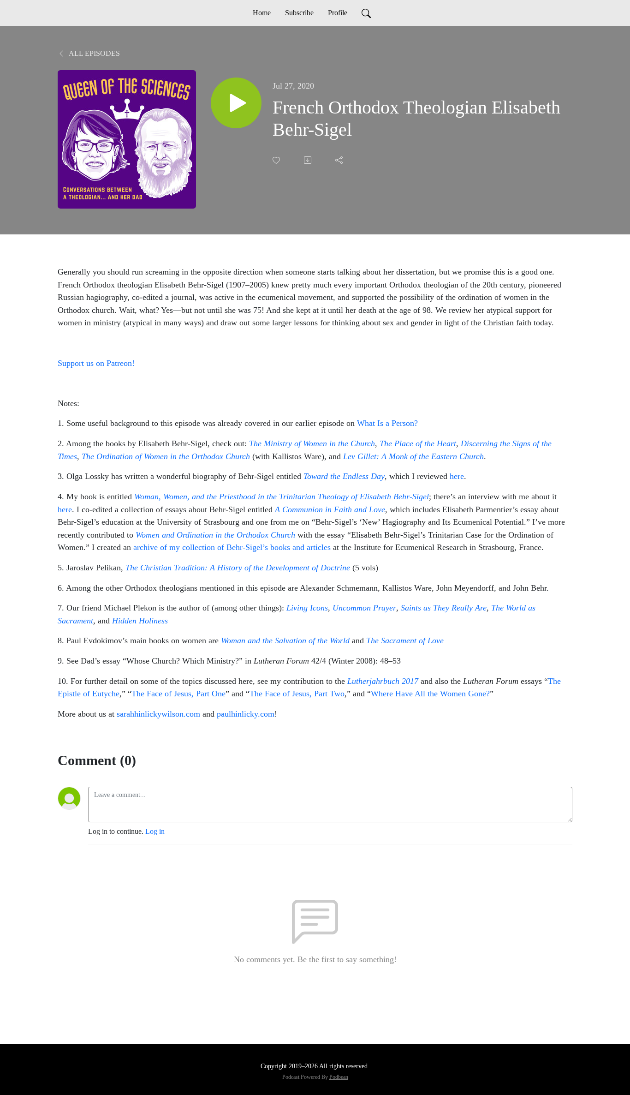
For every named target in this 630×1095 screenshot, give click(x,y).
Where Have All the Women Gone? (430, 693)
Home (262, 13)
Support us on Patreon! (96, 363)
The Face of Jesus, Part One (178, 693)
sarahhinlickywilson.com (158, 713)
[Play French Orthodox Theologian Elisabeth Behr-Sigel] (236, 103)
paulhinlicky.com (245, 713)
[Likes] (277, 160)
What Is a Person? (387, 423)
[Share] (339, 160)
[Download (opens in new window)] (308, 160)
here (457, 476)
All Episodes (93, 53)
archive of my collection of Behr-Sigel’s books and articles (232, 547)
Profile (337, 13)
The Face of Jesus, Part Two (297, 693)
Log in (155, 831)
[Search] (366, 13)
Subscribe (299, 13)
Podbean (338, 1077)
